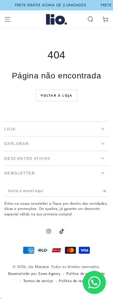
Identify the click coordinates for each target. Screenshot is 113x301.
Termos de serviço (38, 281)
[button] (90, 19)
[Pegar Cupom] (105, 191)
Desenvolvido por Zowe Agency (34, 273)
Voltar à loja (57, 95)
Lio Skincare (38, 266)
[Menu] (7, 19)
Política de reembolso (77, 281)
